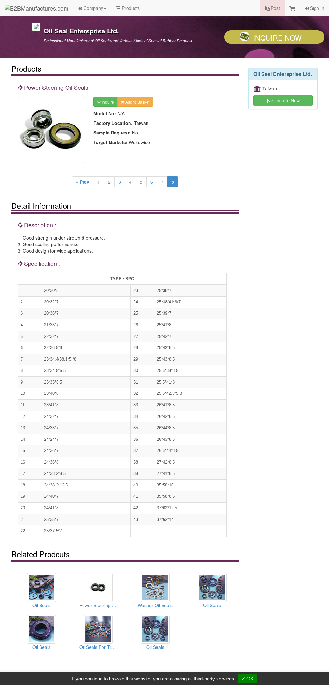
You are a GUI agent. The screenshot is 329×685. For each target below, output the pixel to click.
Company (92, 8)
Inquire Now (277, 37)
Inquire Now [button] (287, 100)
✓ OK (247, 678)
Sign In (316, 8)
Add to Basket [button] (136, 102)
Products (130, 8)
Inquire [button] (107, 102)
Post (275, 8)
